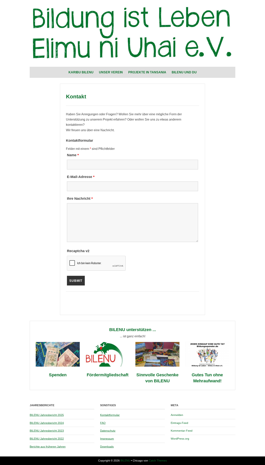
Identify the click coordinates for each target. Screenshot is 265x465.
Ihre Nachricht (80, 198)
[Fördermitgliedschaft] (108, 365)
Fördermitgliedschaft (107, 374)
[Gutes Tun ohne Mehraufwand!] (207, 365)
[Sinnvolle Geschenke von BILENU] (157, 365)
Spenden (58, 374)
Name (73, 155)
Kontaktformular (110, 414)
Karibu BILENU (81, 72)
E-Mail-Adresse (80, 177)
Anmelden (177, 414)
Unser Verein (111, 72)
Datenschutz (107, 430)
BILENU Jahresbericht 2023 (47, 430)
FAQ (103, 422)
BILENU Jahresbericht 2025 (47, 414)
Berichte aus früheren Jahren (48, 446)
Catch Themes (158, 460)
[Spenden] (58, 365)
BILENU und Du (184, 72)
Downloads (107, 446)
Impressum (107, 438)
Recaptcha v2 (78, 251)
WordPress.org (180, 438)
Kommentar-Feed (181, 430)
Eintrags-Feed (179, 422)
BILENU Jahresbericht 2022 (47, 438)
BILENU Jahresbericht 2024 (47, 422)
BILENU (125, 460)
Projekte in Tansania (147, 72)
